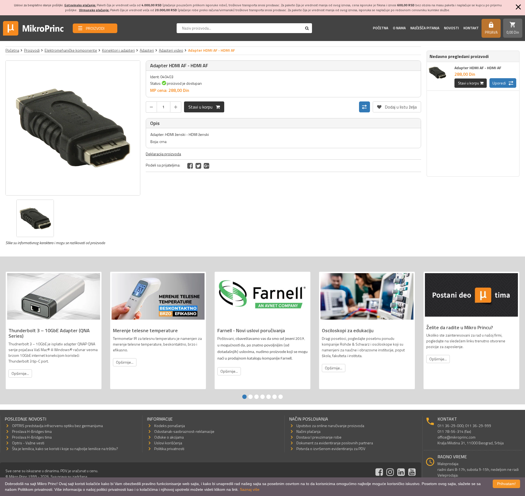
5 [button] (268, 397)
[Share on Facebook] (190, 166)
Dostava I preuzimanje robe (319, 437)
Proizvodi (32, 50)
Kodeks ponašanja (169, 425)
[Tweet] (198, 166)
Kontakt (471, 28)
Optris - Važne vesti (28, 443)
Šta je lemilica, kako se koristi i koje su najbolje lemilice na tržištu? (65, 448)
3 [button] (256, 397)
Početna (380, 28)
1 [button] (244, 397)
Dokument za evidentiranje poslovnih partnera (334, 443)
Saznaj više (249, 489)
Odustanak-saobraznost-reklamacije (184, 431)
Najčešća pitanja (424, 28)
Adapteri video (171, 50)
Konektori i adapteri (118, 50)
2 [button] (250, 397)
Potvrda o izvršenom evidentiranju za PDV (330, 448)
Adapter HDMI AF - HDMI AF (477, 68)
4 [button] (262, 397)
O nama (399, 28)
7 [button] (280, 397)
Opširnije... (20, 373)
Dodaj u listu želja (397, 105)
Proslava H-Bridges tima (32, 431)
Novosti (451, 28)
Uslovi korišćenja (168, 443)
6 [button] (274, 397)
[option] (73, 128)
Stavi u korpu (202, 107)
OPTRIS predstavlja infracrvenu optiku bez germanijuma (57, 425)
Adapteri (147, 50)
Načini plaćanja (308, 431)
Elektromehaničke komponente (71, 50)
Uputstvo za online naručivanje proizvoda (330, 425)
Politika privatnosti (169, 448)
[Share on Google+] (206, 166)
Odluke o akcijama (169, 437)
